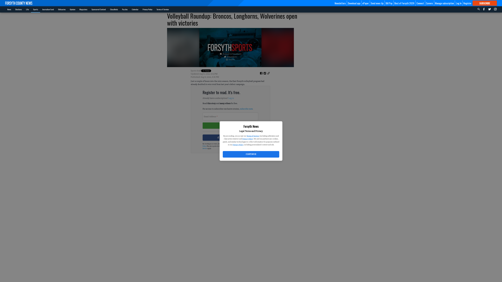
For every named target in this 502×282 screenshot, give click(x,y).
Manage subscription (444, 3)
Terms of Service (253, 136)
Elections (18, 9)
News (9, 9)
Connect (420, 3)
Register (467, 3)
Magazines (83, 9)
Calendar (135, 9)
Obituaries (62, 9)
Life (27, 9)
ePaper (365, 3)
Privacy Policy (247, 139)
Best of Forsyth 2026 (404, 3)
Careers (429, 3)
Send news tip (377, 3)
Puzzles (125, 9)
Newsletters (340, 3)
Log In (458, 3)
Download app (354, 3)
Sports (35, 9)
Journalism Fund (48, 9)
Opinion (72, 9)
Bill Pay (389, 3)
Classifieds (114, 9)
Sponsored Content (99, 9)
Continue (251, 154)
